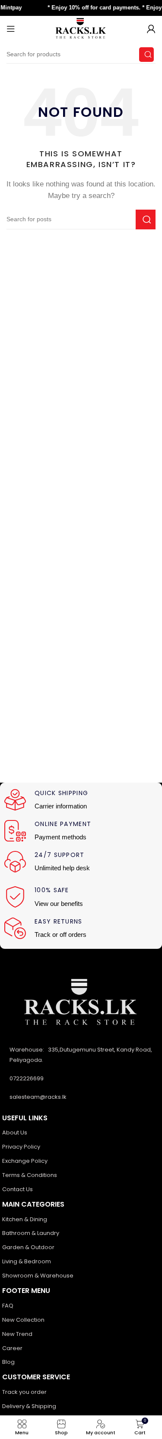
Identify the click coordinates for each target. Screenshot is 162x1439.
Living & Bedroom (26, 1261)
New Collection (23, 1320)
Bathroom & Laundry (30, 1233)
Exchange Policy (25, 1161)
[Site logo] (81, 28)
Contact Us (17, 1189)
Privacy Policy (21, 1147)
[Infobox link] (81, 800)
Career (12, 1348)
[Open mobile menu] (10, 28)
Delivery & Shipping (29, 1406)
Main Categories (33, 1204)
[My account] (151, 28)
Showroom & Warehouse (37, 1275)
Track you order (24, 1392)
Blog (8, 1362)
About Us (14, 1132)
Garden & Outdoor (28, 1247)
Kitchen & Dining (24, 1219)
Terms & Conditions (29, 1175)
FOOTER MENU (26, 1291)
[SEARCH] (146, 54)
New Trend (17, 1334)
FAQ (7, 1306)
